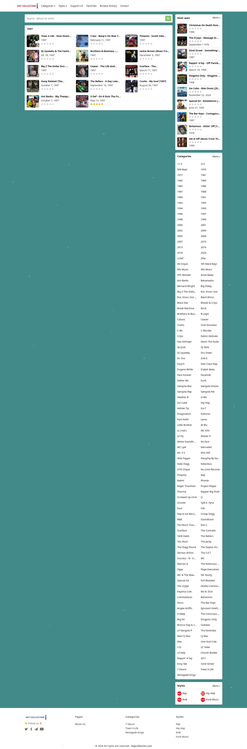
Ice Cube (182, 402)
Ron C (204, 524)
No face (205, 441)
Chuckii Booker (209, 652)
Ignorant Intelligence (210, 608)
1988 (203, 191)
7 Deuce (181, 669)
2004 (203, 230)
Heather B (183, 397)
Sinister (181, 502)
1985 (180, 186)
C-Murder (206, 330)
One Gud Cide (209, 641)
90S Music (206, 269)
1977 (180, 175)
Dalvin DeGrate (209, 336)
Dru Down (206, 352)
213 (203, 163)
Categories (47, 5)
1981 (203, 175)
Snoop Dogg (208, 513)
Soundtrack (207, 519)
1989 (180, 197)
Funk (203, 380)
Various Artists (185, 552)
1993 (203, 202)
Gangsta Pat (207, 391)
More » (216, 17)
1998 (180, 219)
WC (202, 558)
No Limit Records (210, 469)
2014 (203, 247)
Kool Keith (183, 419)
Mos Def (205, 452)
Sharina (181, 491)
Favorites (92, 5)
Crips (180, 336)
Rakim (180, 480)
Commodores (184, 597)
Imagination (184, 413)
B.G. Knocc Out (209, 291)
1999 (203, 219)
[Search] (168, 18)
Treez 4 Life (207, 669)
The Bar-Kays (208, 602)
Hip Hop (205, 402)
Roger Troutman (186, 486)
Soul (179, 508)
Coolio (180, 325)
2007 (180, 241)
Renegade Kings (186, 674)
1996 (180, 213)
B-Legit (205, 313)
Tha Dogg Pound (186, 547)
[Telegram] (35, 728)
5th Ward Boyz (209, 263)
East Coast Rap (209, 363)
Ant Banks (183, 280)
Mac (179, 641)
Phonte (205, 480)
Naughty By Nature (210, 458)
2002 (180, 230)
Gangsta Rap (184, 391)
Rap (203, 474)
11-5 (179, 163)
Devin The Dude (210, 341)
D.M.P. (204, 358)
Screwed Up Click (187, 497)
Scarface (182, 530)
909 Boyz (182, 169)
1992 (180, 202)
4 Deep (181, 613)
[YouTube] (41, 728)
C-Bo (179, 330)
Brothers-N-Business (187, 313)
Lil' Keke (205, 647)
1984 (203, 180)
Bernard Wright (186, 286)
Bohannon (206, 597)
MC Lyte (181, 447)
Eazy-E (180, 363)
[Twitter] (26, 728)
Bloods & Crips (209, 302)
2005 (180, 236)
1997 (203, 213)
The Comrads (208, 530)
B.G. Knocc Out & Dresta (187, 297)
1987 (180, 191)
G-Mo (204, 397)
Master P (206, 436)
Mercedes (206, 447)
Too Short (182, 541)
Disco (180, 602)
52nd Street (207, 663)
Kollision (205, 413)
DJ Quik (181, 347)
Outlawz (205, 624)
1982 (180, 180)
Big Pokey (206, 286)
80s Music (183, 269)
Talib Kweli (183, 536)
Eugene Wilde (185, 369)
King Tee (182, 663)
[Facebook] (30, 728)
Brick (203, 308)
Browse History (108, 5)
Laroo (204, 419)
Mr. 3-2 (181, 452)
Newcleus (206, 463)
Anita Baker (207, 275)
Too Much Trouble (187, 524)
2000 (180, 225)
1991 (203, 197)
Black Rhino (207, 297)
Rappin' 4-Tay (184, 658)
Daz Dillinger (184, 341)
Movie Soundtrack (187, 441)
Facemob (206, 375)
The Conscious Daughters (210, 613)
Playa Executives (210, 569)
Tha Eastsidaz (208, 630)
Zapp (180, 569)
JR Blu (204, 425)
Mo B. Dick (207, 591)
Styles (62, 5)
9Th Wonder (184, 275)
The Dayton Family (210, 547)
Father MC (183, 380)
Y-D (179, 647)
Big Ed (180, 619)
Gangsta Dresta (209, 386)
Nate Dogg (183, 463)
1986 (203, 186)
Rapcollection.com (141, 745)
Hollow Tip (183, 408)
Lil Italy (181, 652)
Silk (203, 508)
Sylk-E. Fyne (207, 502)
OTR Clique (183, 469)
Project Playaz (208, 486)
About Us (80, 724)
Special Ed (183, 580)
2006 (203, 236)
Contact (124, 5)
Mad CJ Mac (184, 636)
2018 (180, 252)
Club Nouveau (209, 325)
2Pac (203, 258)
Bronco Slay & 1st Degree (187, 624)
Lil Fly (180, 436)
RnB (184, 699)
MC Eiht (205, 430)
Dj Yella (205, 347)
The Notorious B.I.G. (210, 563)
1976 (203, 169)
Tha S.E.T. (206, 552)
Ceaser (205, 319)
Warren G (182, 563)
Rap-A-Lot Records (187, 513)
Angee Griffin (184, 608)
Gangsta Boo (184, 386)
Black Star (182, 302)
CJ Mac (204, 636)
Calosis (181, 319)
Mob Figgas (183, 458)
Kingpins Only (209, 619)
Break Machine (185, 308)
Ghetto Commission (210, 586)
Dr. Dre (181, 358)
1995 (203, 208)
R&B (179, 519)
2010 (203, 241)
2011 (203, 658)
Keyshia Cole (184, 591)
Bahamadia (207, 280)
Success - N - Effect (187, 558)
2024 (203, 252)
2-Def (180, 258)
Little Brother (184, 425)
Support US (76, 5)
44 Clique (182, 263)
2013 (180, 247)
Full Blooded (208, 580)
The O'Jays (183, 586)
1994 (180, 208)
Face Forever (184, 375)
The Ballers (207, 536)
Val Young (206, 574)
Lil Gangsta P (184, 630)
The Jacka (206, 541)
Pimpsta (181, 474)
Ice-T (203, 408)
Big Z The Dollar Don (187, 291)
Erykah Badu (208, 369)
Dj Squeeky (183, 352)
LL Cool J (182, 430)
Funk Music (212, 699)
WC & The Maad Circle (187, 574)
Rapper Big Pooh (210, 491)
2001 (203, 225)
